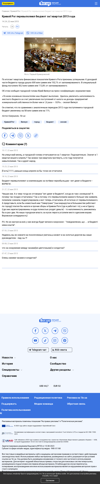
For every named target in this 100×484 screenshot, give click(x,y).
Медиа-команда (43, 403)
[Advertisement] (50, 289)
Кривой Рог (9, 122)
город (37, 122)
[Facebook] (4, 135)
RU (17, 27)
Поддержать (8, 3)
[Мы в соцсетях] (35, 330)
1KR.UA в (15, 33)
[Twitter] (28, 135)
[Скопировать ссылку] (36, 135)
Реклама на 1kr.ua (77, 397)
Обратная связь (76, 403)
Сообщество (58, 363)
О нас (53, 357)
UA (12, 27)
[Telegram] (12, 135)
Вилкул (24, 122)
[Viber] (20, 135)
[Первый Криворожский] (50, 3)
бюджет (50, 122)
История (7, 363)
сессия (63, 122)
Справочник (9, 375)
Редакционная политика (48, 397)
